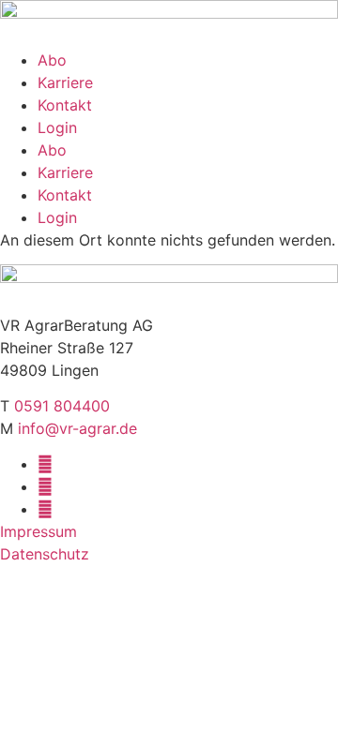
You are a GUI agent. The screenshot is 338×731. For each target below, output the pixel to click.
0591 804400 (62, 405)
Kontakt (65, 105)
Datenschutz (44, 554)
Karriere (65, 82)
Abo (52, 60)
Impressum (38, 531)
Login (57, 127)
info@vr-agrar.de (77, 428)
